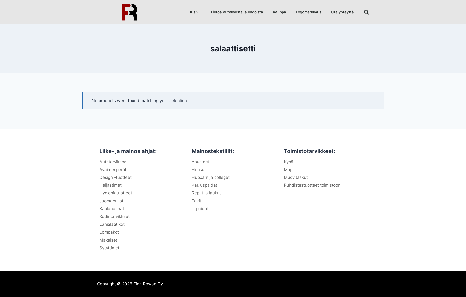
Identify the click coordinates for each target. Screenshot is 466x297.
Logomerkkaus (308, 12)
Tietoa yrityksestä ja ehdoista (236, 12)
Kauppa (279, 12)
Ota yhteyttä (342, 12)
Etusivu (194, 12)
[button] (366, 12)
